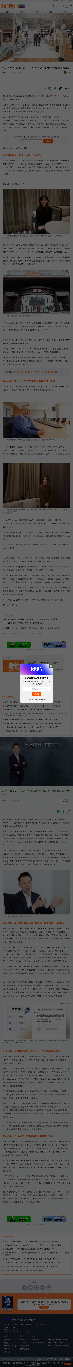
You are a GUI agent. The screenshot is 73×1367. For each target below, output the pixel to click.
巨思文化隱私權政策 (39, 699)
